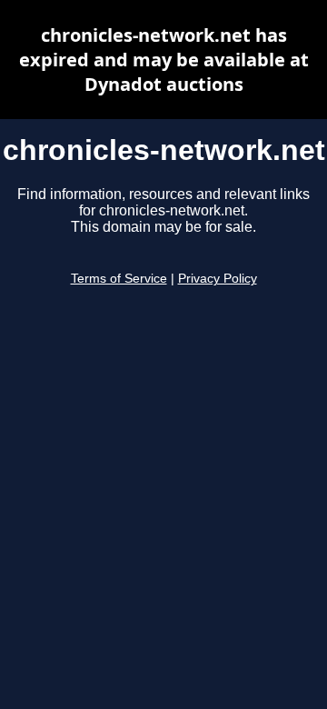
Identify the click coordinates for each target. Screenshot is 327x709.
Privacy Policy (217, 278)
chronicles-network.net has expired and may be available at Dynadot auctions (164, 59)
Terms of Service (119, 278)
